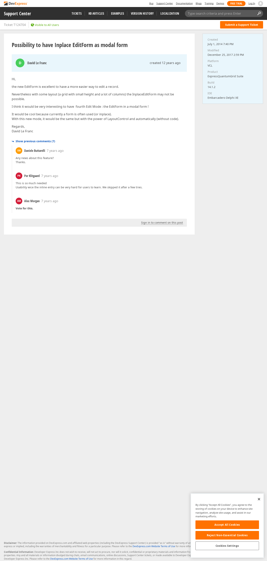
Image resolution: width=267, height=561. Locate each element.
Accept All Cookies (227, 524)
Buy (151, 3)
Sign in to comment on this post (162, 222)
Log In (251, 3)
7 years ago (55, 150)
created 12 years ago (165, 63)
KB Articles (96, 13)
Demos (220, 3)
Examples (117, 13)
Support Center (164, 3)
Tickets (77, 13)
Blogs (199, 3)
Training (209, 3)
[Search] (259, 13)
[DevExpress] (16, 4)
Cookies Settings (227, 546)
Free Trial (236, 3)
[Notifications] (260, 3)
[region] (227, 525)
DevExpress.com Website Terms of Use (154, 546)
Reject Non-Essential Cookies (227, 535)
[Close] (259, 499)
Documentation (184, 3)
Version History (142, 13)
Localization (169, 13)
